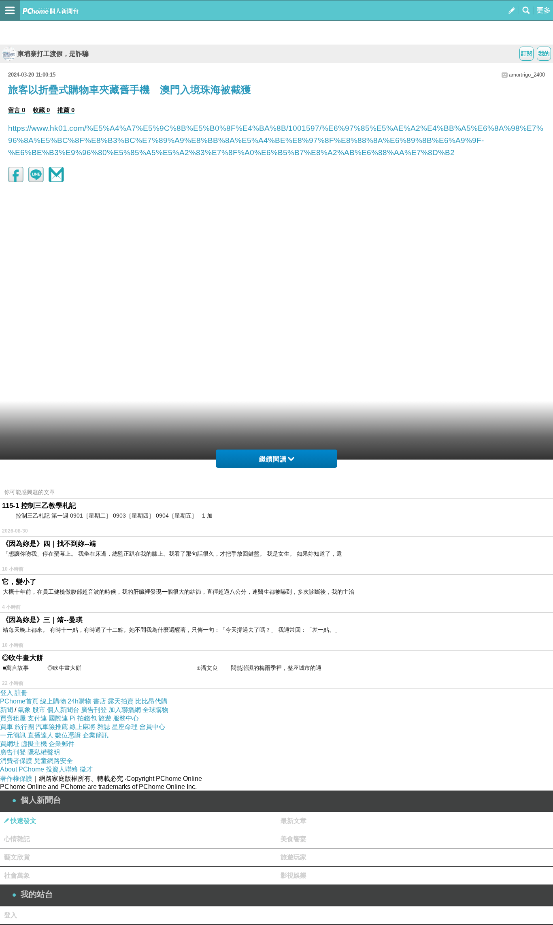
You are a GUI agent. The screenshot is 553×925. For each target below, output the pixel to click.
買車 (6, 726)
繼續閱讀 (273, 459)
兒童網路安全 (53, 760)
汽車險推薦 (52, 726)
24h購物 (79, 701)
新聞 (6, 709)
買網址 (9, 743)
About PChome (22, 769)
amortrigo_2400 (527, 75)
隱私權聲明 (44, 752)
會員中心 (152, 726)
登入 (6, 692)
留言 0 (16, 110)
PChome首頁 (19, 701)
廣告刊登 (94, 709)
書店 (99, 701)
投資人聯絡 (62, 769)
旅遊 (104, 718)
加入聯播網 (124, 709)
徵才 (86, 769)
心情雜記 (17, 838)
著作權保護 (16, 778)
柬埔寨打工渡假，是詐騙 (53, 53)
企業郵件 (61, 743)
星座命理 (125, 726)
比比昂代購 (151, 701)
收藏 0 (41, 110)
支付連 (37, 718)
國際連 (58, 718)
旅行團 (24, 726)
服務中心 (126, 718)
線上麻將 (83, 726)
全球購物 (155, 709)
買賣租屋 (13, 718)
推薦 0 (65, 110)
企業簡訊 (95, 735)
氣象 (24, 709)
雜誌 (103, 726)
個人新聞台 (63, 709)
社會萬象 (17, 875)
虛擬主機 (34, 743)
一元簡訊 (13, 735)
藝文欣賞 (17, 857)
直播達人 (40, 735)
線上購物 (53, 701)
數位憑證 (68, 735)
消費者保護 (16, 760)
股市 (38, 709)
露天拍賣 (121, 701)
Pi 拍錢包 (83, 718)
